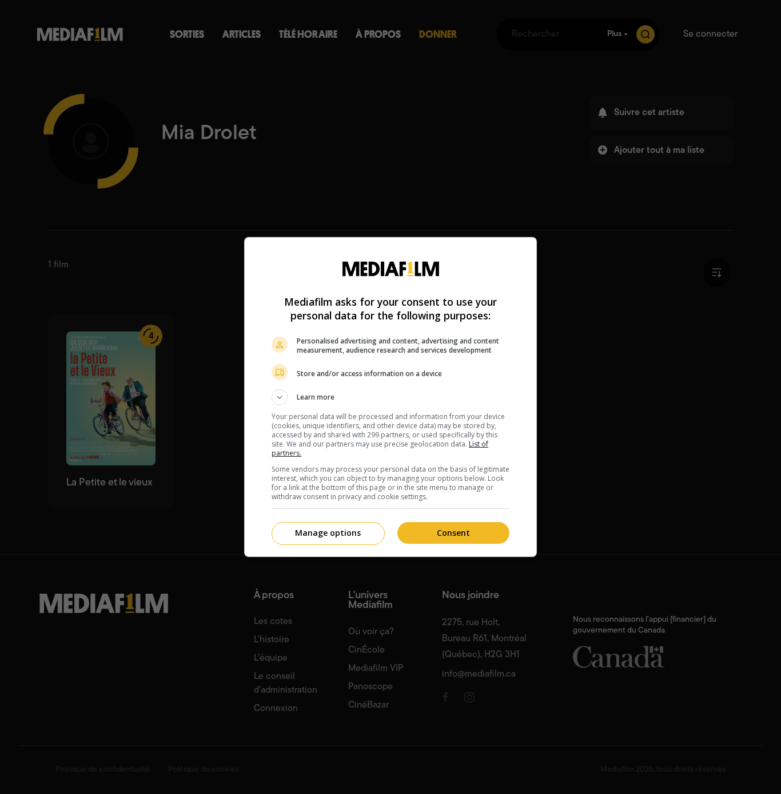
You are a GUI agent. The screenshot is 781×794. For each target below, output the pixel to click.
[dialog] (390, 397)
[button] (390, 397)
